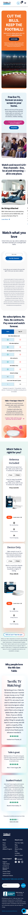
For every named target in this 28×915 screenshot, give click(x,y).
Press (4, 843)
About (4, 840)
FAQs (16, 851)
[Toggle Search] (18, 3)
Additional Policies (8, 876)
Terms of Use (6, 873)
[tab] (10, 475)
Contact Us (6, 866)
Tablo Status (6, 864)
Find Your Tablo (19, 843)
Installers (17, 853)
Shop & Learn (19, 840)
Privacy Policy (6, 871)
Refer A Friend (19, 855)
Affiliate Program (7, 849)
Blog (16, 845)
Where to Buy (18, 849)
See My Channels (14, 258)
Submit (23, 886)
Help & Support (7, 859)
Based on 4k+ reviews (14, 821)
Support (5, 862)
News (4, 845)
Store (16, 847)
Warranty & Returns (6, 868)
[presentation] (5, 192)
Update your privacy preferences (9, 911)
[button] (21, 3)
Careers (5, 847)
